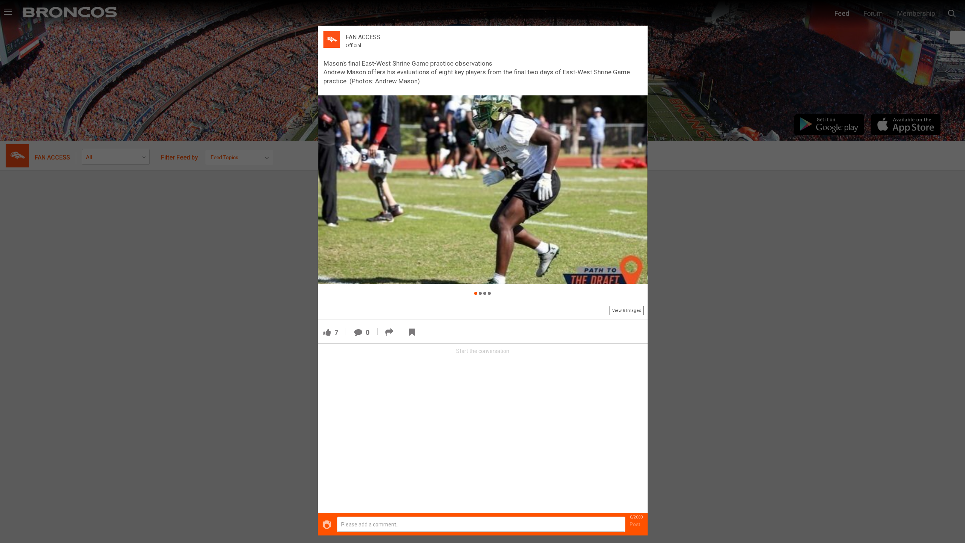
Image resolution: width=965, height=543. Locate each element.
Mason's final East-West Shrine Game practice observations (407, 63)
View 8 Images (626, 310)
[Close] (637, 35)
